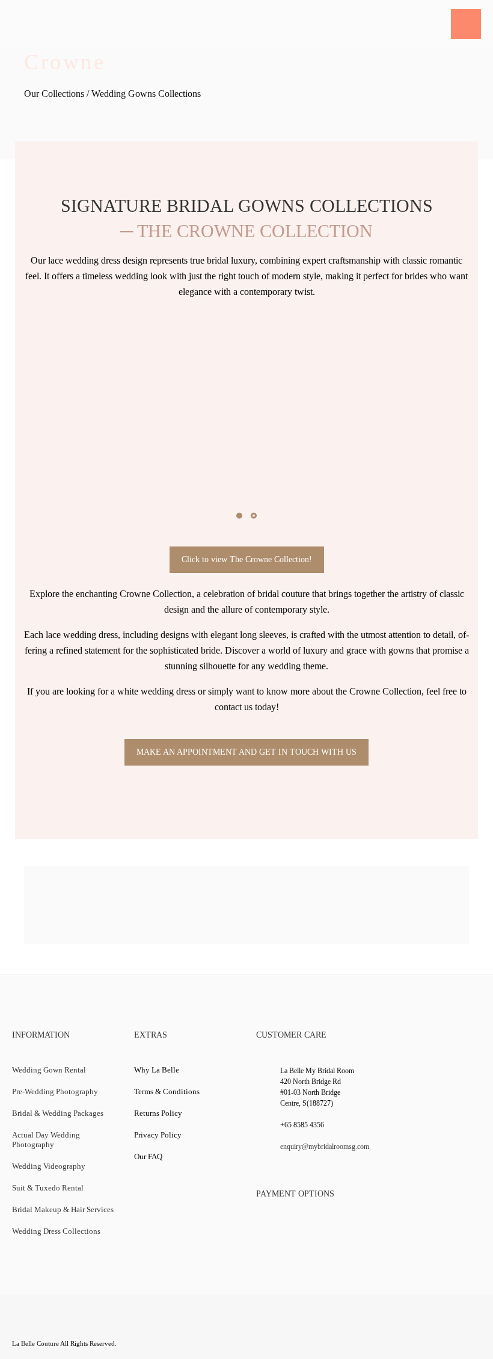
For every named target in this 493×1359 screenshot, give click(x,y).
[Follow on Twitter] (46, 1324)
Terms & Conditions (167, 1091)
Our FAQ (148, 1156)
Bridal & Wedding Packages (57, 1113)
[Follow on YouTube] (70, 1324)
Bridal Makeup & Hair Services (63, 1209)
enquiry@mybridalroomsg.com (324, 1146)
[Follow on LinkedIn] (93, 1324)
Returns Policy (158, 1113)
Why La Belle (156, 1069)
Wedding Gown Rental (49, 1069)
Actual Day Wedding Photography (46, 1139)
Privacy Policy (158, 1134)
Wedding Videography (48, 1166)
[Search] (433, 24)
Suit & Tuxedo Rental (48, 1187)
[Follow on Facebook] (23, 1324)
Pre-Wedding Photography (55, 1091)
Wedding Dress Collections (56, 1231)
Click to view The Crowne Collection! (247, 559)
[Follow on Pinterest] (140, 1324)
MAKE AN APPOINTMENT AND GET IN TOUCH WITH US (246, 752)
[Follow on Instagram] (116, 1324)
